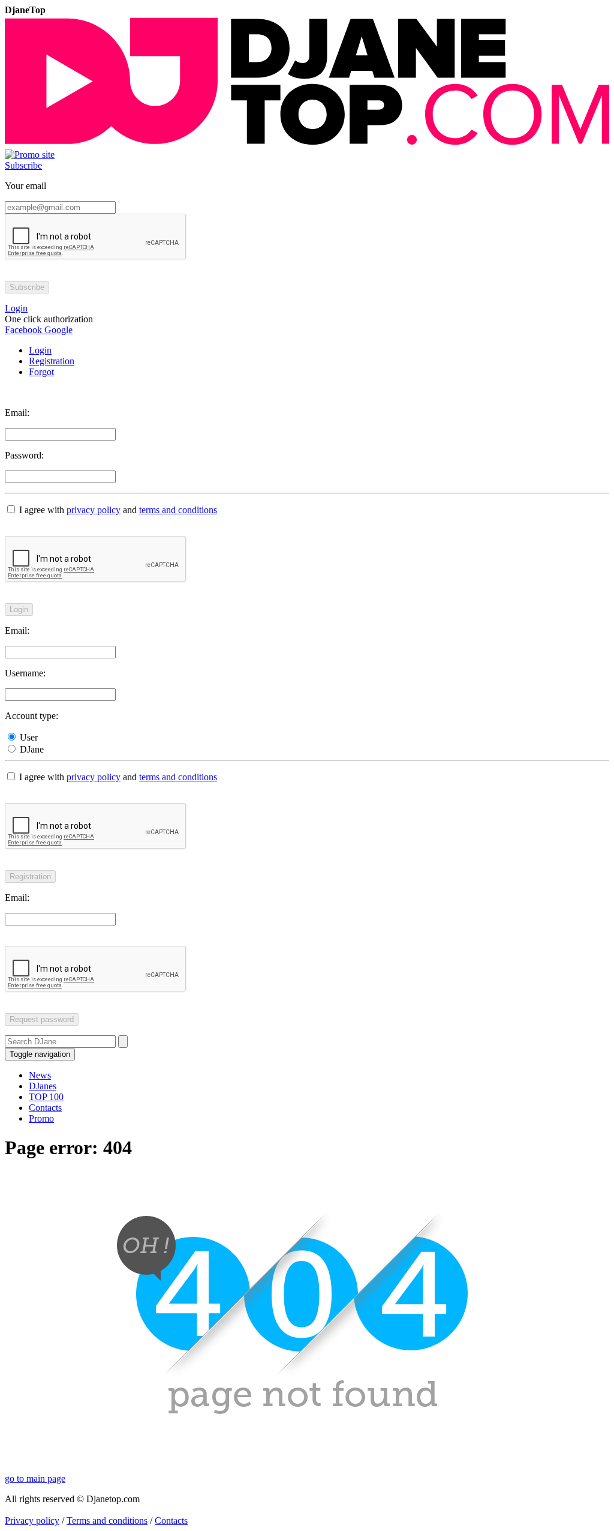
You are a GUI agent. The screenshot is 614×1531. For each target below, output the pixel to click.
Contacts (45, 1107)
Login (40, 350)
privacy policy (94, 510)
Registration (51, 361)
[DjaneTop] (307, 144)
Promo (41, 1118)
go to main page (35, 1478)
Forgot (41, 372)
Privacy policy (32, 1520)
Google (57, 330)
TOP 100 (46, 1097)
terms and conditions (178, 510)
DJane (30, 749)
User (27, 737)
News (40, 1075)
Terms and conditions (107, 1520)
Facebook (23, 330)
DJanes (42, 1086)
